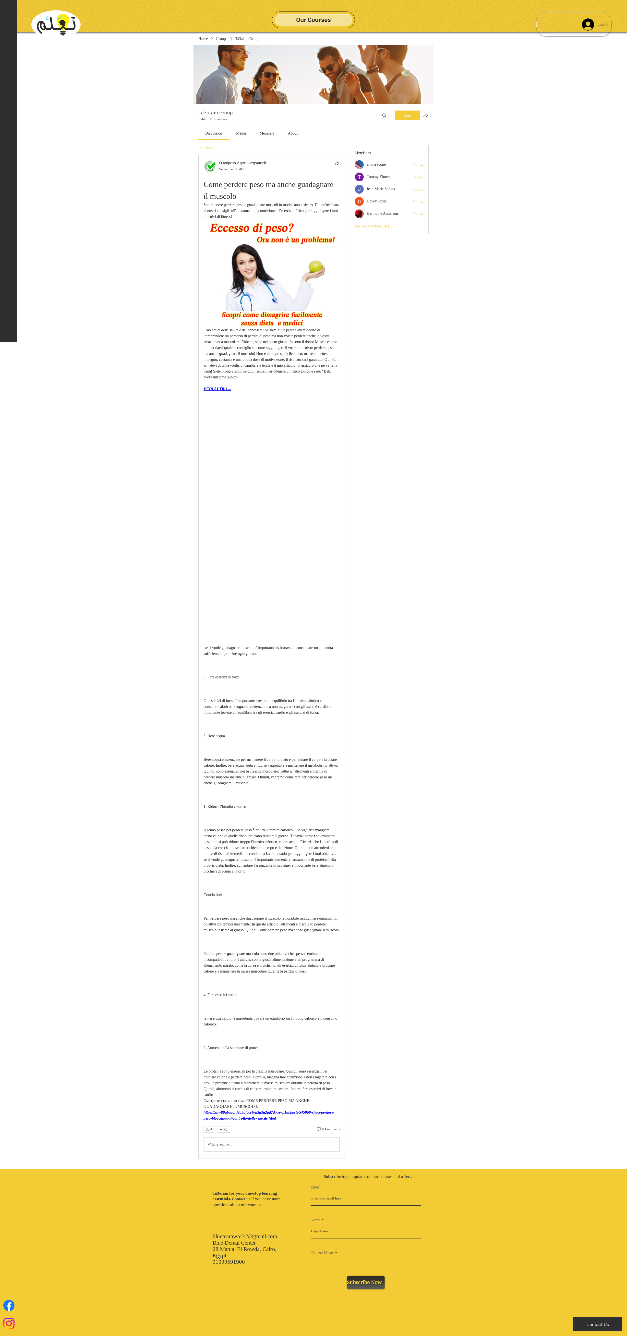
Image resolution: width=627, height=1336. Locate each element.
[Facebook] (8, 1305)
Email (316, 1187)
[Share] (337, 163)
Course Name (322, 1253)
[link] (213, 133)
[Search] (384, 115)
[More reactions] (223, 1129)
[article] (271, 657)
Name (316, 1220)
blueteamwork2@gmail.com (245, 1236)
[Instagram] (8, 1323)
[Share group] (426, 115)
